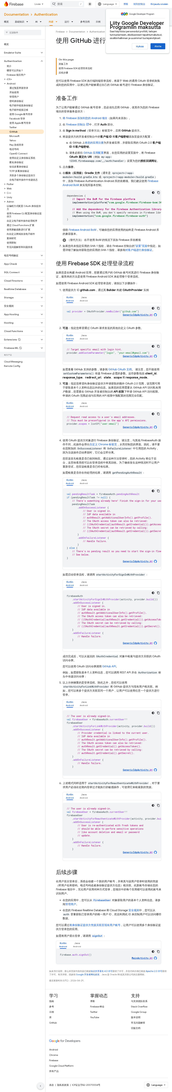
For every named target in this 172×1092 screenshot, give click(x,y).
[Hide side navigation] (40, 1086)
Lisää (37, 4)
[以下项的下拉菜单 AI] (42, 22)
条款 (51, 1085)
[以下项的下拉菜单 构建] (57, 22)
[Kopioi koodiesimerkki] (158, 192)
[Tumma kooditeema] (153, 192)
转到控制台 (139, 4)
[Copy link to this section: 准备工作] (80, 99)
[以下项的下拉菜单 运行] (73, 22)
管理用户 (70, 904)
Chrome (53, 1055)
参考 (51, 1006)
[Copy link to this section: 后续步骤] (80, 873)
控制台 (75, 124)
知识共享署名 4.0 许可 (102, 971)
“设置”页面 (141, 246)
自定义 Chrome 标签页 (103, 444)
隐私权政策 (63, 1085)
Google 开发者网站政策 (87, 974)
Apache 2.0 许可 (154, 971)
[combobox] (67, 4)
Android (53, 1049)
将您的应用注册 (94, 142)
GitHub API (109, 666)
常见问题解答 (138, 1022)
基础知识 (19, 21)
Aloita (158, 46)
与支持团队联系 (139, 1001)
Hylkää (140, 46)
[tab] (70, 299)
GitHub (53, 1022)
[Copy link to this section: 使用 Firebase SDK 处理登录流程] (137, 264)
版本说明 (135, 1017)
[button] (20, 52)
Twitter (93, 1011)
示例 (98, 21)
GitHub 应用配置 (93, 153)
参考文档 (85, 21)
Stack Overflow (139, 1006)
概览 (6, 21)
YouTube (94, 1017)
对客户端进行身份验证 (138, 250)
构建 (51, 21)
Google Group (138, 1011)
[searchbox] (22, 32)
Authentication (45, 14)
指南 (51, 1001)
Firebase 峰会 (97, 1006)
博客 (125, 4)
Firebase (60, 31)
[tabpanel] (112, 313)
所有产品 (54, 1071)
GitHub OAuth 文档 (120, 369)
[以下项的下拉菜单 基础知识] (28, 22)
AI (36, 21)
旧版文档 (135, 1028)
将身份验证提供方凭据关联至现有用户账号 (94, 925)
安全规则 (133, 910)
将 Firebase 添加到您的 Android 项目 (85, 118)
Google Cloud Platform (61, 1065)
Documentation (16, 14)
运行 (66, 21)
